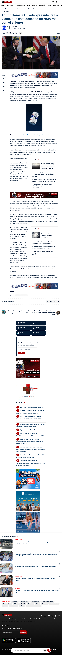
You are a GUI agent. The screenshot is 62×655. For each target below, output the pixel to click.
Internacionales (5, 11)
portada (5, 606)
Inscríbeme (22, 353)
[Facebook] (23, 323)
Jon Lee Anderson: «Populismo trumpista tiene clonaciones (36, 135)
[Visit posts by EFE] (4, 27)
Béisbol (22, 606)
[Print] (16, 33)
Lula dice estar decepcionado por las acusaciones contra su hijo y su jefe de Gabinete (43, 174)
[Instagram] (23, 328)
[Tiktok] (23, 333)
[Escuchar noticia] (20, 33)
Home (3, 8)
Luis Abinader (13, 606)
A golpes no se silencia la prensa (30, 430)
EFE (9, 27)
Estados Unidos (54, 603)
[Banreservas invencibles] (28, 500)
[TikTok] (55, 615)
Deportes (30, 603)
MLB (39, 606)
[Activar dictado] (45, 650)
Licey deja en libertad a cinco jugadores (32, 407)
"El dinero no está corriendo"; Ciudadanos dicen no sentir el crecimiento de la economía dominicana (30, 463)
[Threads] (38, 333)
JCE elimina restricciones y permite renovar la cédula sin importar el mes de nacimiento (28, 419)
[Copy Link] (13, 33)
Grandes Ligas (31, 606)
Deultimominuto (35, 601)
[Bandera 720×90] (34, 75)
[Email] (10, 33)
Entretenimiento (7, 603)
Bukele (17, 295)
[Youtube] (38, 328)
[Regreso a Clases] (28, 479)
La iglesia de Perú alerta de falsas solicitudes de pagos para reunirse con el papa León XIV (43, 185)
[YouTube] (48, 615)
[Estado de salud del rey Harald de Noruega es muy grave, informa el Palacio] (6, 580)
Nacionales (14, 601)
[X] (38, 323)
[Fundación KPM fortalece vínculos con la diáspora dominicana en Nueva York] (6, 592)
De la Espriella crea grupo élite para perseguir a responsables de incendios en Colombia (43, 253)
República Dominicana (48, 601)
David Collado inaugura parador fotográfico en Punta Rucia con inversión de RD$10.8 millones (29, 441)
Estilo (37, 603)
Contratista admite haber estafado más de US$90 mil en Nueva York (35, 566)
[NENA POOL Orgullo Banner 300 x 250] (28, 522)
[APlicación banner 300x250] (28, 368)
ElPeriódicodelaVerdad (19, 603)
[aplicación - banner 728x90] (34, 195)
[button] (49, 2)
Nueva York (17, 564)
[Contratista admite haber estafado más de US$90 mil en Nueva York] (6, 568)
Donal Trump (24, 295)
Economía (44, 603)
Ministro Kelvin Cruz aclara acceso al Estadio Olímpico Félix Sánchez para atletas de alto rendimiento (30, 449)
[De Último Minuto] (7, 2)
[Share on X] (7, 33)
